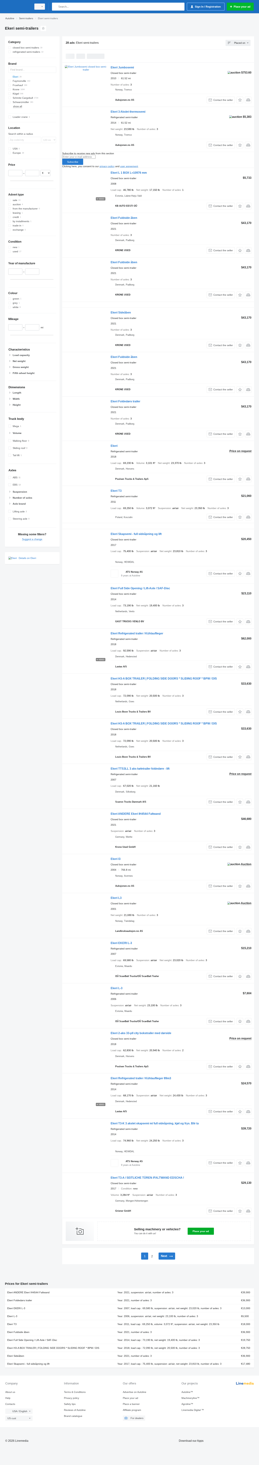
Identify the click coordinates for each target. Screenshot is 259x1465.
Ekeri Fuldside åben (124, 217)
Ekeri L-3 (116, 988)
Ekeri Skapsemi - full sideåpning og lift (136, 533)
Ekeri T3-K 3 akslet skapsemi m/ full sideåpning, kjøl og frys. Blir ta (155, 1123)
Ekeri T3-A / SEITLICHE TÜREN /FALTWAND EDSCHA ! (147, 1177)
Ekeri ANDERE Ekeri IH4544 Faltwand (136, 813)
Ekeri (114, 445)
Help (7, 1398)
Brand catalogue (73, 1416)
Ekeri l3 (116, 858)
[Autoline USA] (17, 6)
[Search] (55, 6)
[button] (240, 100)
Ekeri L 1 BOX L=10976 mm (129, 172)
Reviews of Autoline (75, 1410)
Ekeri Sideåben (121, 312)
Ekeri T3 (116, 490)
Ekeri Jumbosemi (122, 67)
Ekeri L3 (116, 897)
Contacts (10, 1404)
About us (10, 1392)
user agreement (129, 166)
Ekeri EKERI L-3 (121, 943)
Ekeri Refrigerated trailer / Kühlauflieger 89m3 (141, 1078)
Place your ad (201, 1231)
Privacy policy (71, 1398)
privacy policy (107, 166)
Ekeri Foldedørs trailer (125, 401)
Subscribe (72, 161)
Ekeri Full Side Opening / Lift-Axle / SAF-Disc (140, 588)
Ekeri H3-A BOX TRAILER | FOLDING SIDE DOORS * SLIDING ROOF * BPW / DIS (164, 678)
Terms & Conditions (75, 1392)
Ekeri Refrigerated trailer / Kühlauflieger (137, 633)
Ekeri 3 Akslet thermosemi (128, 111)
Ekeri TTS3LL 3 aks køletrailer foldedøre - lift (140, 768)
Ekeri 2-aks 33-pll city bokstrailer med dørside (141, 1033)
